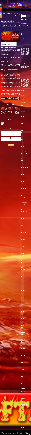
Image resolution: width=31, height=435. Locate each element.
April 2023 (22, 108)
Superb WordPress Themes (25, 433)
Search (22, 14)
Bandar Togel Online (23, 204)
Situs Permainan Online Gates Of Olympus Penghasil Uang (24, 46)
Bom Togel (22, 181)
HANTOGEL (22, 267)
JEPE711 (22, 283)
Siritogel (22, 137)
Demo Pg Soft (22, 391)
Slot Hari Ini (22, 341)
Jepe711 (22, 422)
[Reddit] (4, 21)
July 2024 (22, 92)
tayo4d (22, 241)
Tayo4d (22, 320)
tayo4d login (22, 183)
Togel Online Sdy (23, 369)
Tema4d (22, 125)
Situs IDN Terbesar (23, 188)
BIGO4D (22, 262)
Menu (1, 10)
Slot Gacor (22, 408)
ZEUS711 (22, 276)
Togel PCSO (22, 304)
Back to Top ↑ (28, 434)
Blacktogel (22, 132)
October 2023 (22, 105)
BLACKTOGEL (23, 269)
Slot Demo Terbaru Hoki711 (24, 144)
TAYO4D (22, 260)
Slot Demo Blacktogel (24, 153)
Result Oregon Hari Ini (24, 288)
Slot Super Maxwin (23, 327)
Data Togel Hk (23, 297)
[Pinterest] (7, 21)
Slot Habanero (23, 348)
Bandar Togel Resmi (23, 197)
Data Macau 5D (23, 306)
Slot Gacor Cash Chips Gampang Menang (25, 87)
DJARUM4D (22, 174)
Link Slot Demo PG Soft (24, 255)
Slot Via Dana (23, 353)
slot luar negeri (23, 190)
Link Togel (22, 246)
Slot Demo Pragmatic (23, 407)
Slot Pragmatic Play (23, 223)
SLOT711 (22, 281)
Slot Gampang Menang (24, 339)
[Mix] (10, 21)
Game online (4, 13)
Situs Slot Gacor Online (24, 211)
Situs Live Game (23, 239)
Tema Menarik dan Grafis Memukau (5, 44)
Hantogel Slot (23, 225)
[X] (2, 21)
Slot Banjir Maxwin (23, 332)
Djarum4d (22, 116)
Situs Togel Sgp (23, 290)
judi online (22, 395)
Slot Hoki (22, 195)
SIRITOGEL (22, 274)
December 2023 (23, 102)
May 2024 (22, 95)
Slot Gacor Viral (23, 334)
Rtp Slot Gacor (23, 401)
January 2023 (22, 112)
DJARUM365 (22, 299)
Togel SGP (22, 253)
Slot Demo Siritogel (23, 151)
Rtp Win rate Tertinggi (24, 169)
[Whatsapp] (11, 21)
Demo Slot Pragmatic (24, 232)
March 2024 (22, 98)
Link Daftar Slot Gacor (24, 202)
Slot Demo (22, 405)
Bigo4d (22, 130)
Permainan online (23, 398)
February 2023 (23, 111)
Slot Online (22, 378)
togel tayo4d (22, 176)
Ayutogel (22, 118)
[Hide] (0, 18)
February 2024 (23, 99)
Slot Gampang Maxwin (24, 216)
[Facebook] (1, 21)
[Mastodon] (8, 21)
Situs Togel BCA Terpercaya (24, 404)
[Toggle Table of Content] (15, 43)
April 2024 (22, 96)
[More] (13, 21)
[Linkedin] (5, 21)
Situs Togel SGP (23, 248)
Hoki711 (22, 394)
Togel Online (22, 360)
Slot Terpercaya (23, 355)
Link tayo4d (22, 234)
